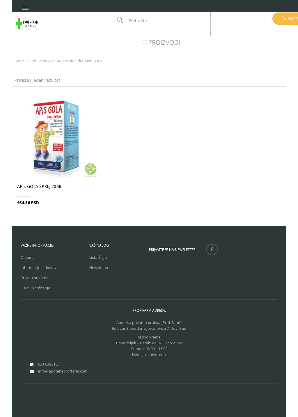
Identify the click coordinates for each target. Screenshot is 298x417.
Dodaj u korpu (56, 208)
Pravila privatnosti (37, 277)
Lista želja (98, 257)
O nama (28, 257)
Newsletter (99, 267)
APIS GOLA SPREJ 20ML (39, 186)
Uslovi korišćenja (35, 288)
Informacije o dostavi (39, 267)
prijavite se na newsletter (172, 249)
